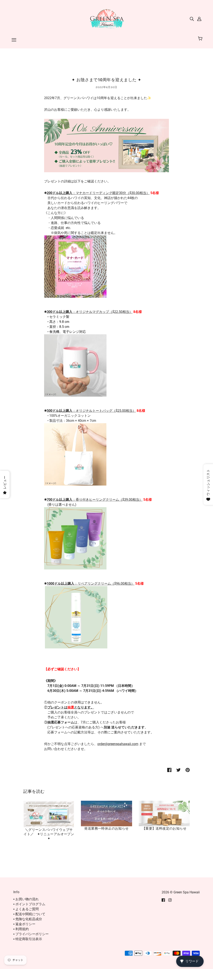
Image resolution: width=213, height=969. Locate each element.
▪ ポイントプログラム (29, 904)
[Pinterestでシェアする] (187, 770)
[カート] (200, 38)
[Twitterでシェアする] (178, 770)
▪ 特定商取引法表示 (27, 939)
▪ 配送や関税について (29, 914)
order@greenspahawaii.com (117, 744)
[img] (192, 19)
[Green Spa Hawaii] (106, 18)
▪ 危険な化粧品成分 (27, 919)
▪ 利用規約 (21, 929)
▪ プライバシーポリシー (31, 934)
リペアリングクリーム (94, 583)
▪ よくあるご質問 (26, 909)
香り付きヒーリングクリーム (97, 500)
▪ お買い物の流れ (26, 899)
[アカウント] (199, 19)
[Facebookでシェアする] (169, 770)
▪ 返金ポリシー (24, 924)
